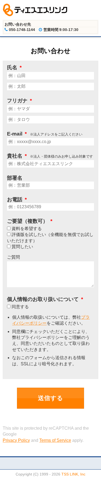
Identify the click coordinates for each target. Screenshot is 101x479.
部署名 (14, 178)
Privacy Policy (16, 440)
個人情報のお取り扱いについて (45, 299)
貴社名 (17, 155)
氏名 (14, 67)
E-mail (17, 133)
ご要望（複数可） (29, 221)
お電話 (17, 199)
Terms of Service (55, 440)
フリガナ (19, 100)
